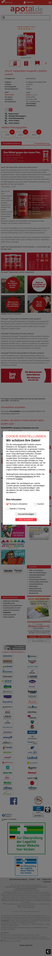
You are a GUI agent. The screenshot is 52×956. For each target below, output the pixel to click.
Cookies (19, 478)
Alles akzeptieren (26, 519)
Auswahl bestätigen (26, 514)
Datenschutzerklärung (24, 476)
